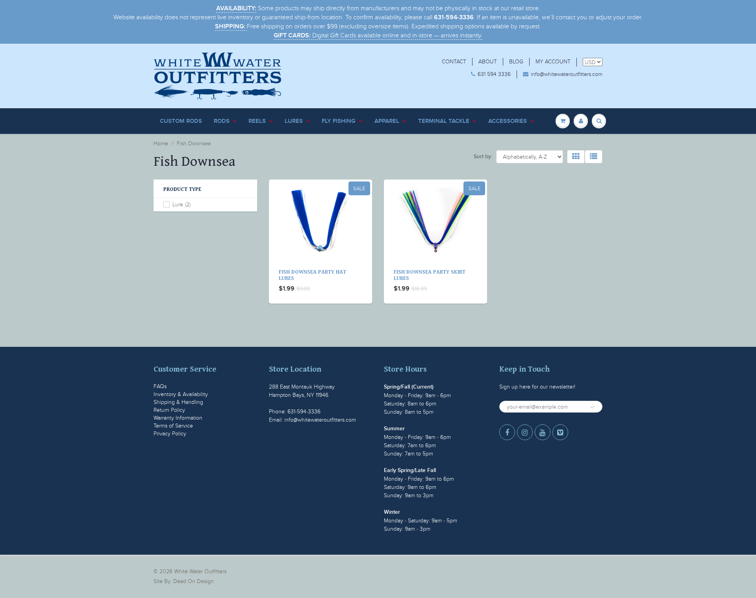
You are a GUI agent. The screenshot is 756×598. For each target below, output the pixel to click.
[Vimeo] (560, 432)
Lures (294, 121)
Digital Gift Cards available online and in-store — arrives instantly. (378, 35)
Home (161, 143)
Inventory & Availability (181, 394)
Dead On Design (193, 581)
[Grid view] (576, 156)
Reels (257, 121)
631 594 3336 (494, 74)
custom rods (181, 121)
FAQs (160, 386)
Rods (222, 121)
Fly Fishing (339, 121)
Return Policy (169, 410)
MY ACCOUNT (553, 61)
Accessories (507, 121)
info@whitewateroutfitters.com (566, 74)
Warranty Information (178, 418)
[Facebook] (507, 432)
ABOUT (487, 61)
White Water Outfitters (200, 571)
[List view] (593, 156)
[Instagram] (525, 432)
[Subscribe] (592, 407)
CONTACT (454, 61)
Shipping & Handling (178, 402)
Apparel (386, 121)
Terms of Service (173, 425)
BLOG (516, 61)
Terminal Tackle (443, 121)
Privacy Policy (170, 433)
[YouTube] (542, 432)
